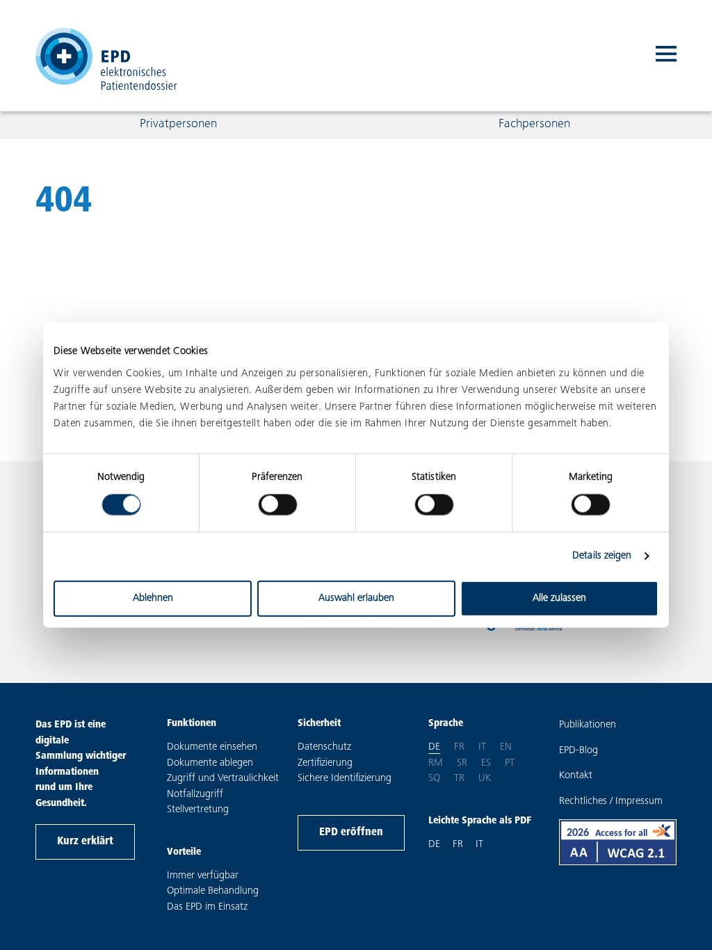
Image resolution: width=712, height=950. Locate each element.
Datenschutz (324, 747)
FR (458, 844)
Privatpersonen (178, 124)
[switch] (278, 505)
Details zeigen (601, 556)
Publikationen (587, 725)
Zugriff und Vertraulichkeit (223, 778)
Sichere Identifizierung (344, 778)
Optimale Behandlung (213, 891)
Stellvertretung (198, 810)
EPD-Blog (578, 751)
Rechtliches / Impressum (611, 801)
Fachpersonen (534, 124)
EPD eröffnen (351, 832)
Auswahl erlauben (356, 598)
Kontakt (575, 776)
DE (434, 844)
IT (479, 844)
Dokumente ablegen (210, 763)
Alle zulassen (559, 598)
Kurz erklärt (85, 841)
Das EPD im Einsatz (207, 907)
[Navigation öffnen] (666, 55)
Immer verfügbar (202, 876)
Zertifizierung (325, 763)
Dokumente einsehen (212, 747)
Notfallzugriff (195, 794)
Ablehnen (153, 598)
